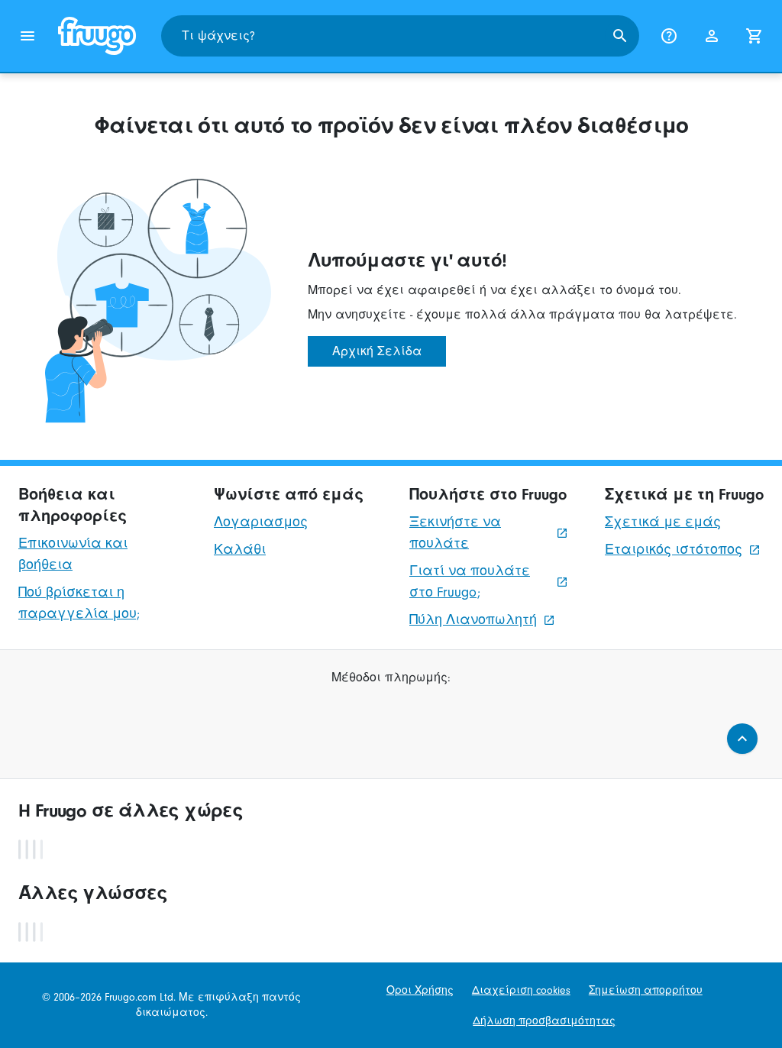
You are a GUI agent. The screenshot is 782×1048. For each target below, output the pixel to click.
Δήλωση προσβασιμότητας (544, 1020)
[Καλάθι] (754, 36)
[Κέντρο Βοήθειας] (669, 36)
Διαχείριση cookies (521, 990)
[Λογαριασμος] (711, 36)
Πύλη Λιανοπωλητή (473, 620)
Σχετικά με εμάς (663, 522)
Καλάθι (240, 550)
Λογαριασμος (261, 522)
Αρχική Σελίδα (377, 351)
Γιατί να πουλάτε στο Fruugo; (469, 581)
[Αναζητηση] (620, 36)
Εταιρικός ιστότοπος (673, 550)
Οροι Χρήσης (420, 990)
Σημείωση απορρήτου (646, 990)
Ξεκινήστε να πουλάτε (455, 532)
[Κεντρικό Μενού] (27, 36)
